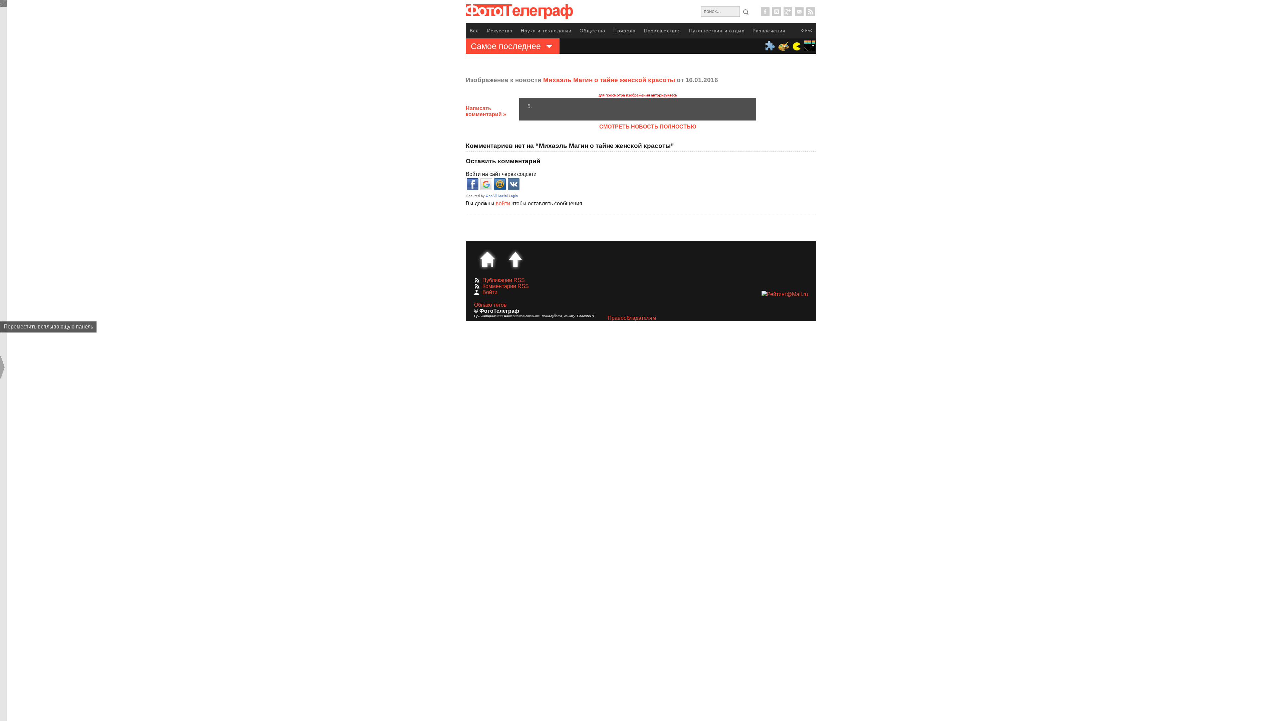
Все (474, 30)
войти (503, 203)
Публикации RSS (503, 280)
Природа (624, 30)
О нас (807, 30)
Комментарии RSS (505, 286)
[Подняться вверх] (515, 259)
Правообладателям (632, 318)
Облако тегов (490, 305)
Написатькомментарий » (486, 111)
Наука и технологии (546, 30)
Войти (489, 292)
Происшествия (662, 30)
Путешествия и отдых (716, 30)
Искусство (500, 30)
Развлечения (769, 30)
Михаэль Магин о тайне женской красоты (609, 79)
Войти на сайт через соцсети (501, 174)
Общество (592, 30)
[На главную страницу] (487, 259)
